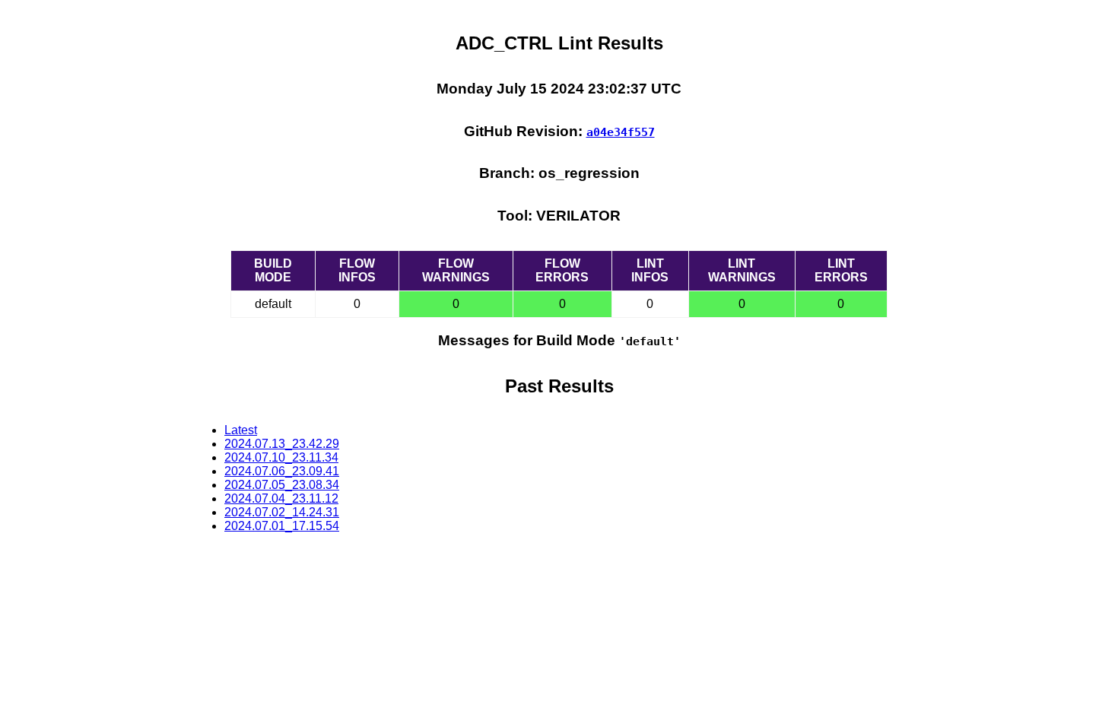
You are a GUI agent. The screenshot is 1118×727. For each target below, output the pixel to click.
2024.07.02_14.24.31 (281, 512)
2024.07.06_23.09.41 (281, 471)
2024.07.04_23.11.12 (281, 498)
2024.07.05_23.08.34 (281, 484)
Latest (240, 430)
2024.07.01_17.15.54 (281, 525)
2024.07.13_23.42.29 (281, 443)
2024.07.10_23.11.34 (281, 457)
